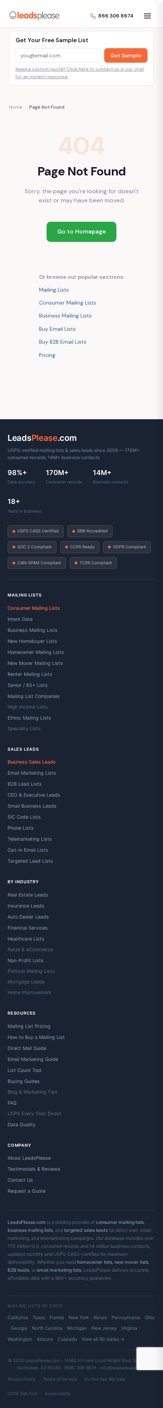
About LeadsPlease (29, 1158)
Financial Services (28, 928)
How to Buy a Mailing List (36, 1037)
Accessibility (58, 1393)
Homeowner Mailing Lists (36, 652)
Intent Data (20, 619)
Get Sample (125, 55)
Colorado (67, 1339)
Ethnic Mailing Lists (29, 718)
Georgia (19, 1328)
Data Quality (22, 1124)
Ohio (150, 1317)
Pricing (47, 355)
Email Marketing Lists (32, 773)
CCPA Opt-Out (22, 1393)
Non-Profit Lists (26, 960)
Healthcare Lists (26, 939)
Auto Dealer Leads (28, 917)
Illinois (100, 1317)
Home (15, 107)
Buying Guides (24, 1081)
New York (79, 1317)
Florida (57, 1317)
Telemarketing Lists (30, 839)
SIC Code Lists (24, 817)
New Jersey (104, 1328)
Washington (20, 1339)
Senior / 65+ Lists (28, 685)
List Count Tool (24, 1070)
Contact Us (20, 1180)
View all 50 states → (103, 1339)
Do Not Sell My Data (105, 1379)
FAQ (12, 1103)
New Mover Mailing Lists (35, 663)
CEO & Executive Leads (34, 795)
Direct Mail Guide (27, 1048)
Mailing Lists (54, 289)
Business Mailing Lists (65, 315)
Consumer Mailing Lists (67, 302)
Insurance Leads (26, 906)
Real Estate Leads (28, 895)
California (18, 1317)
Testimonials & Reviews (34, 1169)
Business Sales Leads (32, 762)
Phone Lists (21, 828)
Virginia (129, 1328)
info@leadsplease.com (123, 1367)
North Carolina (47, 1328)
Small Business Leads (32, 806)
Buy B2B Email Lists (62, 341)
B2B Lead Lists (25, 784)
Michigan (77, 1328)
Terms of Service (60, 1379)
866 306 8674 (115, 16)
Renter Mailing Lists (30, 674)
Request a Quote (26, 1191)
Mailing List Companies (34, 696)
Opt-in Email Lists (28, 850)
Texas (39, 1317)
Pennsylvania (125, 1317)
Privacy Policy (21, 1379)
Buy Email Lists (57, 328)
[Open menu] (147, 15)
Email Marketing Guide (33, 1059)
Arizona (45, 1339)
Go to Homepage (81, 231)
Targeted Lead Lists (30, 861)
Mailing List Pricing (29, 1026)
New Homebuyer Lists (32, 641)
